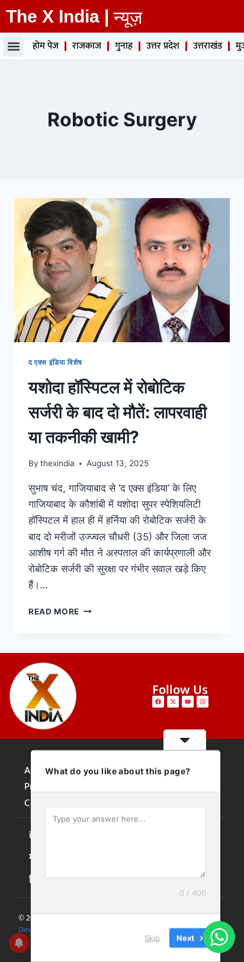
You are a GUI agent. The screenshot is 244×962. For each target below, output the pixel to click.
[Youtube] (188, 702)
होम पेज (46, 46)
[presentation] (122, 270)
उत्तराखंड (207, 46)
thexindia (57, 463)
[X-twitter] (173, 702)
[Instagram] (202, 702)
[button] (13, 46)
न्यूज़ (128, 17)
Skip (152, 937)
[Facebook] (158, 702)
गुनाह (124, 46)
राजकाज (86, 46)
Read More (60, 611)
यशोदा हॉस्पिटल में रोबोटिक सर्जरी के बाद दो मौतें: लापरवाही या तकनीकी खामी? (117, 412)
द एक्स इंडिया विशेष (55, 362)
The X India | (57, 16)
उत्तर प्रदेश (162, 46)
